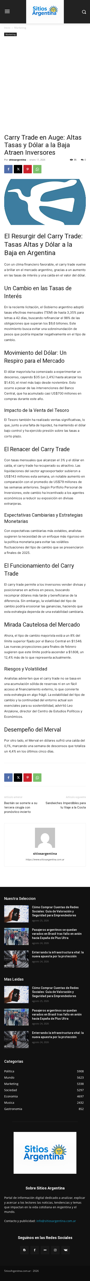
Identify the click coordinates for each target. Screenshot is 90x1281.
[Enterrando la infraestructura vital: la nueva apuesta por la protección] (16, 959)
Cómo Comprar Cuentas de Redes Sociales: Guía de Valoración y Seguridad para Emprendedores (55, 911)
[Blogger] (24, 1250)
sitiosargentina (17, 159)
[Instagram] (55, 1250)
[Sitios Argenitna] (45, 1153)
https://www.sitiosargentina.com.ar (45, 859)
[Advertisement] (45, 87)
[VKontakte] (66, 1250)
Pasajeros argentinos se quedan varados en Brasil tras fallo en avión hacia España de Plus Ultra (57, 934)
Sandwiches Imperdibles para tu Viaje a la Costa (66, 805)
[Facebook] (8, 169)
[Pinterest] (27, 169)
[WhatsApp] (37, 169)
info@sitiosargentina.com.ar (56, 1221)
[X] (18, 169)
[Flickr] (45, 1250)
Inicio (7, 27)
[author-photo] (45, 847)
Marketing (20, 27)
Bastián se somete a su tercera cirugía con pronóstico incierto (20, 807)
